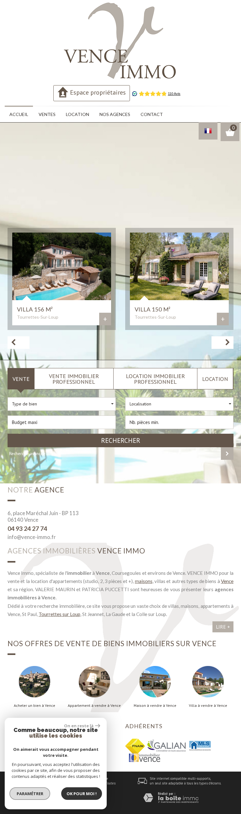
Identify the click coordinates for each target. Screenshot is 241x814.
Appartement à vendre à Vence (94, 705)
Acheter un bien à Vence (34, 705)
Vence (227, 581)
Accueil (18, 114)
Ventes (47, 114)
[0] (230, 135)
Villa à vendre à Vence (208, 705)
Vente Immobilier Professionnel (74, 378)
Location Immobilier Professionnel (155, 378)
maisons (144, 581)
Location (77, 114)
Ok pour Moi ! (82, 793)
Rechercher (120, 440)
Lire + (223, 627)
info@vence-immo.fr (32, 537)
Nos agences (114, 114)
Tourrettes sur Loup (59, 614)
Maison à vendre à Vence (155, 705)
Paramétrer (30, 793)
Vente (21, 378)
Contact (152, 114)
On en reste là (79, 726)
